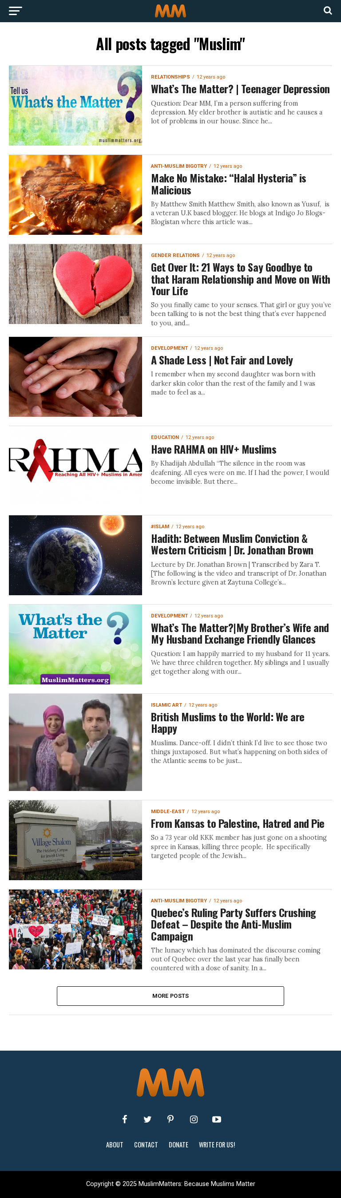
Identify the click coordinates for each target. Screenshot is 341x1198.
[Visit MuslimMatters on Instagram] (193, 1119)
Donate (178, 1144)
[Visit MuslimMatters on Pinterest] (170, 1119)
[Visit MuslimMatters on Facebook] (124, 1119)
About (114, 1144)
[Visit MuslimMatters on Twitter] (147, 1119)
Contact (146, 1144)
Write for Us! (217, 1144)
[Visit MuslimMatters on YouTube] (217, 1119)
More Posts (170, 995)
